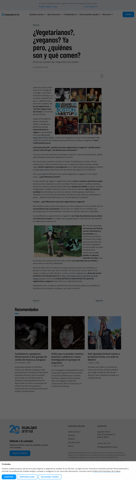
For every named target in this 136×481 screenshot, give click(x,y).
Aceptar (8, 477)
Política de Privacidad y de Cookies (106, 471)
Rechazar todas (50, 477)
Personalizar (27, 477)
